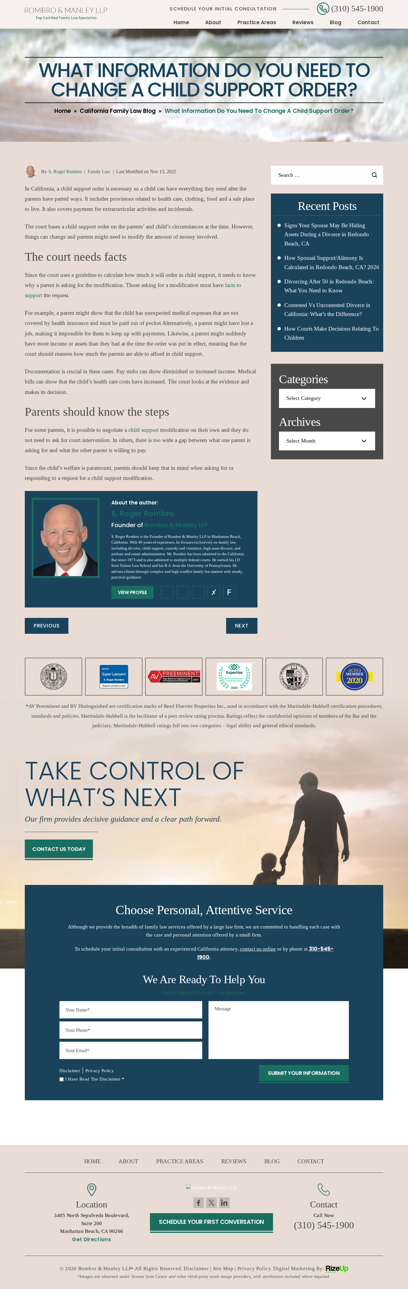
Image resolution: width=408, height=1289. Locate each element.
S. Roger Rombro (65, 171)
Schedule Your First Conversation (211, 1222)
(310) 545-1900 (357, 8)
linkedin (183, 592)
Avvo (214, 592)
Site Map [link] (223, 1268)
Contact (369, 22)
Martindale (198, 592)
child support (143, 430)
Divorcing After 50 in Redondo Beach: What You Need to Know (329, 286)
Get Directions (91, 1239)
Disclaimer (70, 1070)
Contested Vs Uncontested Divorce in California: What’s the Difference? (327, 309)
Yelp (229, 592)
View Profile (132, 592)
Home (181, 22)
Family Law (99, 171)
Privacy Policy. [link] (254, 1268)
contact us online (258, 949)
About (213, 22)
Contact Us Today (58, 849)
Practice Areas (256, 22)
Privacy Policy (99, 1070)
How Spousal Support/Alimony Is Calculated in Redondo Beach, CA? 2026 (331, 262)
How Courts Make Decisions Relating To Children (331, 333)
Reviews (303, 22)
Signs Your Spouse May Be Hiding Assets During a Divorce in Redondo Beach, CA (326, 234)
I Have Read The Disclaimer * (95, 1079)
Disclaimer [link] (196, 1268)
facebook (167, 592)
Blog (335, 22)
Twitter (211, 1202)
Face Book (198, 1202)
